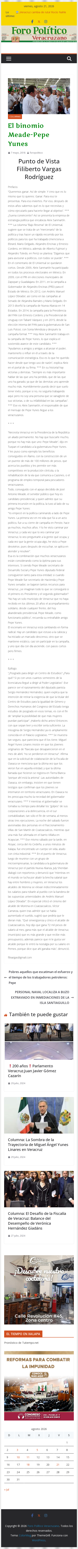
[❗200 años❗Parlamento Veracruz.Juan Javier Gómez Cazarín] (39, 1026)
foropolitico (36, 152)
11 (28, 1457)
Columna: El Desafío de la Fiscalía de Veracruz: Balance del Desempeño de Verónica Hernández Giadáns (37, 1221)
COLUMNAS (14, 116)
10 (18, 1457)
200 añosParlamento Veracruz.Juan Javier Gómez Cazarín (32, 1070)
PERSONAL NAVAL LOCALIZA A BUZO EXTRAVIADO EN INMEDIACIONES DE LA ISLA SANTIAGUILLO (40, 997)
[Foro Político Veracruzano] (39, 28)
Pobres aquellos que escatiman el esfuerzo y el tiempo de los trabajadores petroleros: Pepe (41, 977)
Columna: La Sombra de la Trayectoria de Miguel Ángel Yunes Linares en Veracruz (38, 1144)
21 (57, 1464)
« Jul (6, 1489)
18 (28, 1464)
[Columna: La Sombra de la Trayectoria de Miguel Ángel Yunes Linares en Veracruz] (39, 1100)
